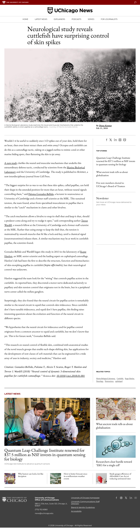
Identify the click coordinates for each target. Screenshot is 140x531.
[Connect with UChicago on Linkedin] (131, 498)
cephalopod (118, 381)
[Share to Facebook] (106, 140)
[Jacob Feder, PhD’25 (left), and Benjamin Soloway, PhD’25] (47, 422)
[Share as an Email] (120, 140)
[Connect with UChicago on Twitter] (126, 498)
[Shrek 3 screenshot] (9, 478)
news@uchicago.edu (44, 513)
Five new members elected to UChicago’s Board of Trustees (110, 184)
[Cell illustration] (116, 446)
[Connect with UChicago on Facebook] (117, 498)
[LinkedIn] (115, 140)
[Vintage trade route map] (116, 409)
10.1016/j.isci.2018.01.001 (71, 375)
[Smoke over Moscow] (55, 478)
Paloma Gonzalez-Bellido (41, 194)
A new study (10, 163)
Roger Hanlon (129, 378)
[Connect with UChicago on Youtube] (135, 498)
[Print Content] (124, 140)
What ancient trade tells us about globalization (112, 173)
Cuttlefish (120, 378)
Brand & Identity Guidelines (83, 507)
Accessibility (76, 511)
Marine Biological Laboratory (105, 378)
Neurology (99, 381)
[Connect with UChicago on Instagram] (121, 498)
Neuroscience (109, 381)
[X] (110, 140)
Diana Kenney (105, 125)
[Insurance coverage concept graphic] (101, 478)
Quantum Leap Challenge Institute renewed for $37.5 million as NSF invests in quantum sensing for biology (115, 161)
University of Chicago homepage (85, 498)
